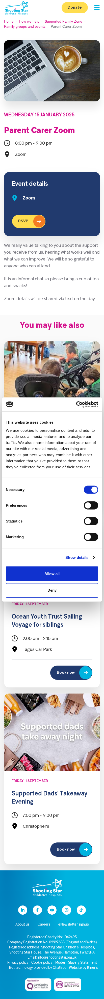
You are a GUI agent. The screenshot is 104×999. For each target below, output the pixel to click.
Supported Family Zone (63, 21)
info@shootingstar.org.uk (56, 957)
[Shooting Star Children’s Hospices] (16, 8)
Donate (75, 7)
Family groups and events (24, 26)
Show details (76, 557)
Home (9, 21)
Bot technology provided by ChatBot (37, 968)
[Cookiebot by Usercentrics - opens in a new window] (76, 404)
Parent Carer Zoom (39, 131)
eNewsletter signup (73, 924)
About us (22, 924)
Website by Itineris (83, 968)
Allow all (52, 573)
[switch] (91, 505)
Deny (52, 590)
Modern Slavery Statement (76, 962)
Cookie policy (41, 962)
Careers (44, 924)
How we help (29, 21)
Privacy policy (17, 962)
